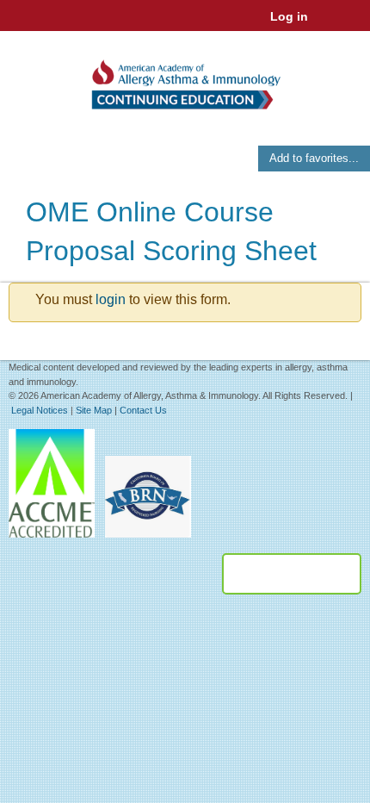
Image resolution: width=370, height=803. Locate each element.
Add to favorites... (314, 158)
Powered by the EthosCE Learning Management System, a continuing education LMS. (291, 573)
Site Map (94, 410)
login (111, 299)
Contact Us (143, 410)
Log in (289, 16)
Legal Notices (39, 410)
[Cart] (328, 25)
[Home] (185, 79)
